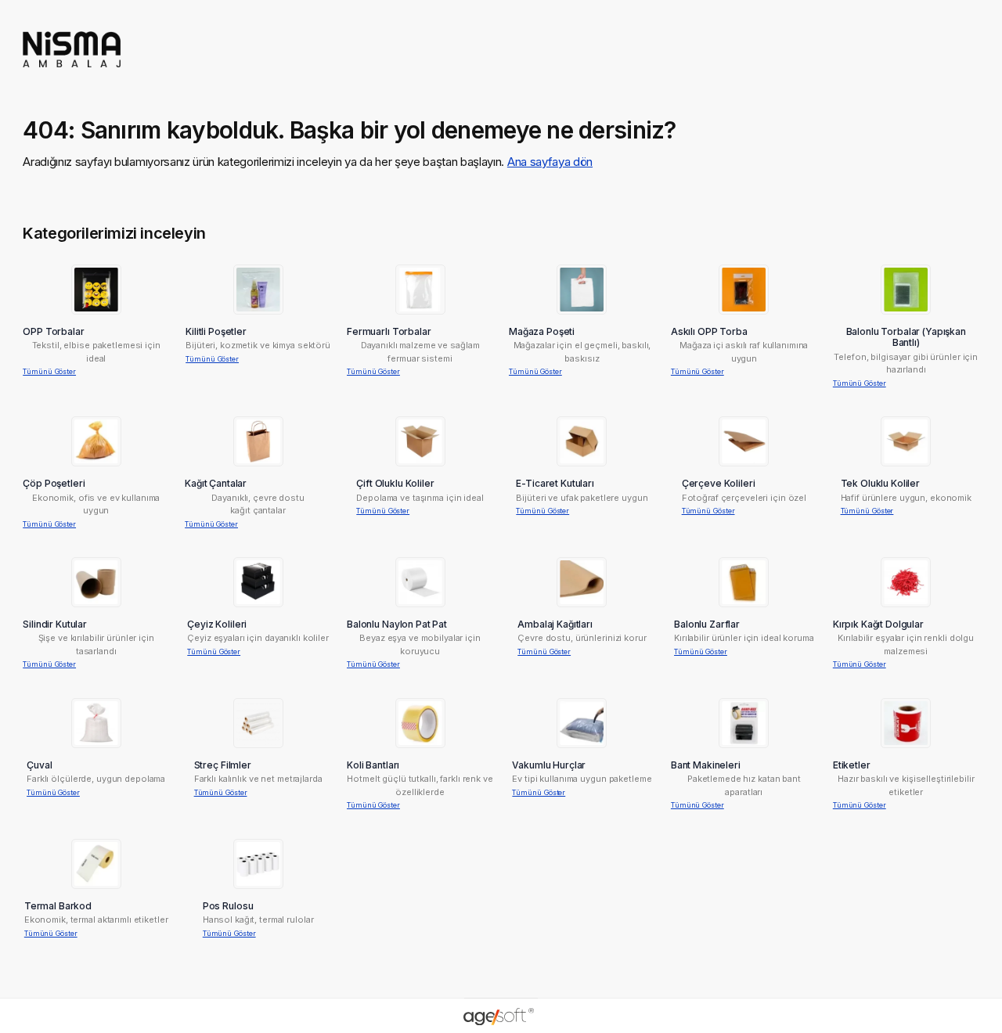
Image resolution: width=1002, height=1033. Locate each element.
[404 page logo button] (72, 72)
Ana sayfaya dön (550, 161)
